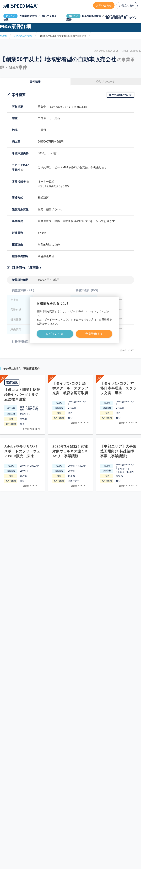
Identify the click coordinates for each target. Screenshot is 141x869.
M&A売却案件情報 (23, 35)
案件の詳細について (120, 94)
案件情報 (35, 81)
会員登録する (94, 333)
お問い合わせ (104, 5)
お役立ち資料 (127, 5)
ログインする (55, 333)
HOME (3, 35)
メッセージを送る (54, 862)
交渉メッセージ (105, 81)
